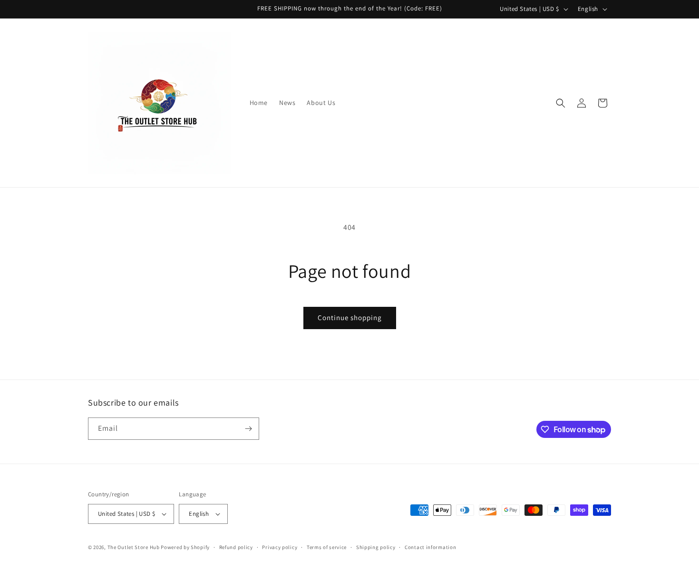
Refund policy (236, 547)
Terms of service (327, 547)
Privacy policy (279, 547)
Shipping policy (376, 547)
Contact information (430, 547)
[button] (560, 103)
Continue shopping (350, 317)
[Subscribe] (248, 428)
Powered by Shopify (185, 547)
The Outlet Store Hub (133, 547)
